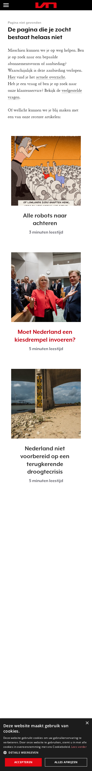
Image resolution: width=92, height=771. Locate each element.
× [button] (87, 723)
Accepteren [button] (23, 762)
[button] (46, 752)
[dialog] (46, 744)
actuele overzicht (50, 77)
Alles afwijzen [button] (66, 762)
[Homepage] (46, 5)
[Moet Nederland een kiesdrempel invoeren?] (46, 287)
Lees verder (79, 747)
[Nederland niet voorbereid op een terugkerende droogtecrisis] (46, 404)
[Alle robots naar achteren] (46, 171)
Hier (12, 77)
